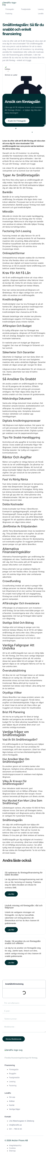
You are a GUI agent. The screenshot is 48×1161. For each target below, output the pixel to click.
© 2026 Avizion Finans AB (16, 1140)
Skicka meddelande (13, 1039)
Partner (6, 1158)
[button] (9, 9)
